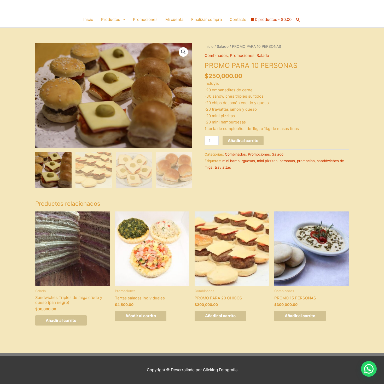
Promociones (145, 19)
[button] (298, 19)
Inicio (88, 19)
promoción (306, 161)
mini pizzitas (267, 161)
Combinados (216, 55)
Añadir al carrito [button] (61, 320)
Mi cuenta (174, 19)
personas (287, 161)
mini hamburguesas (238, 161)
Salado (223, 46)
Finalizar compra (206, 19)
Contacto (238, 19)
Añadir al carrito (243, 140)
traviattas (223, 167)
